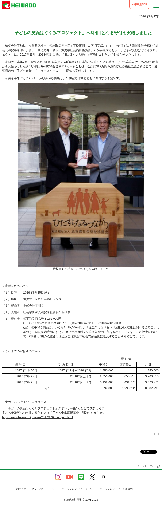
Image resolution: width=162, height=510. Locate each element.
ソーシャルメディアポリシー (78, 488)
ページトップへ (146, 466)
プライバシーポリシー (44, 488)
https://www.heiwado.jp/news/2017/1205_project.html (37, 417)
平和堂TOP (140, 4)
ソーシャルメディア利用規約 (116, 488)
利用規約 (21, 488)
